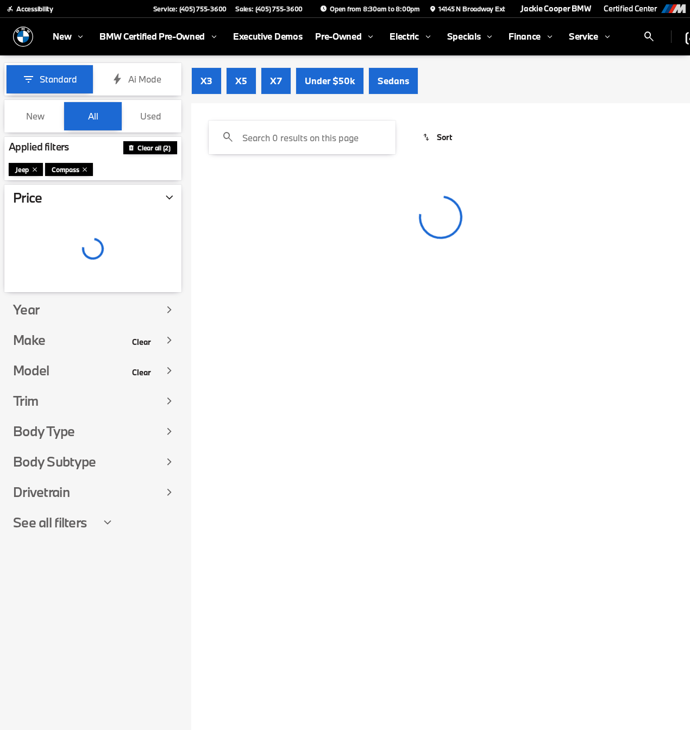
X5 (241, 80)
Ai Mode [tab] (144, 79)
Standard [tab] (58, 79)
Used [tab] (150, 116)
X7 (276, 80)
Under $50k (330, 80)
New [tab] (35, 116)
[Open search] (649, 37)
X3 (206, 80)
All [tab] (93, 116)
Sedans (393, 80)
